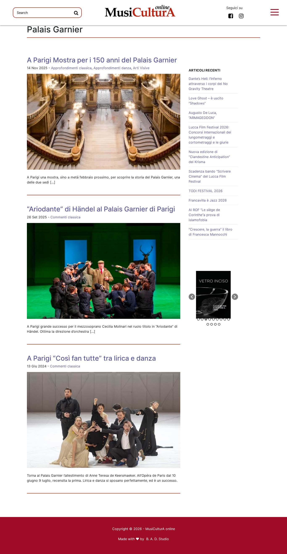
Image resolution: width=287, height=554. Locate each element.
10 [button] (208, 324)
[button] (192, 297)
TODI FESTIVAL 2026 (205, 191)
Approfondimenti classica (71, 68)
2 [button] (202, 319)
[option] (213, 295)
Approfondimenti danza (112, 68)
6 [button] (217, 319)
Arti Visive (141, 68)
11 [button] (211, 324)
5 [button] (213, 319)
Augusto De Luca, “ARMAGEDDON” (203, 115)
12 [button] (215, 324)
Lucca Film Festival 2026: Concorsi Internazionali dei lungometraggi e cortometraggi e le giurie (210, 134)
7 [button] (221, 319)
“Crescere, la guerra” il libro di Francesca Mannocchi (210, 231)
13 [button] (219, 324)
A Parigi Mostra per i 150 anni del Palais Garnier (102, 60)
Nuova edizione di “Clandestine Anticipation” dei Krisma (209, 157)
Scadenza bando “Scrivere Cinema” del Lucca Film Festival (210, 176)
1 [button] (198, 319)
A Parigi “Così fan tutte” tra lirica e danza (91, 358)
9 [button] (228, 319)
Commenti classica (65, 217)
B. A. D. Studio (157, 539)
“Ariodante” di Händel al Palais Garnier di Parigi (101, 209)
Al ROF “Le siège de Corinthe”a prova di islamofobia (204, 215)
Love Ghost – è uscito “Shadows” (206, 100)
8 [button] (225, 319)
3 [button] (206, 319)
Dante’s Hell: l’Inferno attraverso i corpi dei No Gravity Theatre (208, 84)
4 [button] (209, 319)
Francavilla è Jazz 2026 (208, 200)
